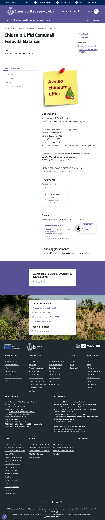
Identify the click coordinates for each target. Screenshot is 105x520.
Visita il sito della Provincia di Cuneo (41, 450)
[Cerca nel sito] (96, 11)
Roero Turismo (58, 444)
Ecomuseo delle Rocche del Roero (64, 450)
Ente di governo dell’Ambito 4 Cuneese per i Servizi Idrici (48, 444)
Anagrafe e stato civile (36, 368)
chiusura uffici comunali (53, 196)
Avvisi (20, 28)
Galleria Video (91, 374)
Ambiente (32, 364)
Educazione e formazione (37, 384)
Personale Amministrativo (13, 378)
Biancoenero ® (61, 514)
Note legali (8, 477)
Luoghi (89, 364)
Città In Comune (49, 511)
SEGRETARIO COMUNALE (55, 225)
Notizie (72, 361)
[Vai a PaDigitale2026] (87, 345)
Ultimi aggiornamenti (12, 486)
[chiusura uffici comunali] (45, 194)
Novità (13, 28)
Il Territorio (90, 368)
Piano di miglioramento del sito (15, 450)
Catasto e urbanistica (36, 378)
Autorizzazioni (34, 374)
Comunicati (74, 368)
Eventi (89, 361)
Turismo (51, 381)
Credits (7, 483)
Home (7, 28)
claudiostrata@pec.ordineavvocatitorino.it (71, 431)
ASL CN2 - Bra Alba (36, 454)
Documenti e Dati (10, 371)
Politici (7, 381)
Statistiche (8, 490)
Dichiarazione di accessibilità (14, 447)
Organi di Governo (11, 361)
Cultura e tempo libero (36, 381)
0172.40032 (57, 234)
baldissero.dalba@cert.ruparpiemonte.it (22, 411)
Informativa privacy (11, 473)
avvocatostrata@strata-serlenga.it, (70, 429)
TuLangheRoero (34, 457)
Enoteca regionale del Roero (62, 447)
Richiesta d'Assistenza (12, 464)
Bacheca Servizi (10, 467)
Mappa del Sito (10, 493)
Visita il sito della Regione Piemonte (41, 447)
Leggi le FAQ (9, 454)
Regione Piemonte (11, 2)
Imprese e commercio (56, 361)
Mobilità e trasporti (55, 364)
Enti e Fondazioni (10, 374)
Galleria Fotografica (93, 371)
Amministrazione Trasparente (14, 444)
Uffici (6, 368)
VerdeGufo (56, 454)
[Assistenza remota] (57, 511)
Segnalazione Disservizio (13, 460)
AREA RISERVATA (52, 517)
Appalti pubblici (34, 371)
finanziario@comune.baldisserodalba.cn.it (59, 238)
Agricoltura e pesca (35, 361)
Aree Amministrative (12, 364)
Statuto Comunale (11, 470)
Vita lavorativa (54, 384)
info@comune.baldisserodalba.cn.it (21, 414)
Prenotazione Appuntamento (14, 457)
